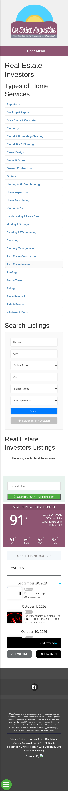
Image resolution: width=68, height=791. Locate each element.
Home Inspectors (17, 192)
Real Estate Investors (20, 264)
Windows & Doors (18, 312)
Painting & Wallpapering (21, 232)
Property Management (20, 248)
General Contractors (19, 168)
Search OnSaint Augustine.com (35, 496)
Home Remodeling (18, 200)
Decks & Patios (16, 160)
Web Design (46, 746)
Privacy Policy (17, 739)
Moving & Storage (18, 224)
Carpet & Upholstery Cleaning (25, 136)
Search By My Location (36, 420)
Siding (11, 288)
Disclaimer (51, 739)
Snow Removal (16, 296)
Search (34, 411)
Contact (17, 742)
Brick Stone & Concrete (21, 120)
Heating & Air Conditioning (23, 184)
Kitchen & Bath (16, 208)
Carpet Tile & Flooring (20, 144)
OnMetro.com (28, 746)
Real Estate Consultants (22, 256)
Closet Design (15, 152)
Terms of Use (35, 739)
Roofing (12, 272)
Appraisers (13, 104)
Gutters (11, 176)
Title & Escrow (15, 304)
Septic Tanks (15, 280)
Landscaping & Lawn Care (23, 216)
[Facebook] (34, 687)
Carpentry (13, 128)
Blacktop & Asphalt (18, 112)
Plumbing (12, 240)
